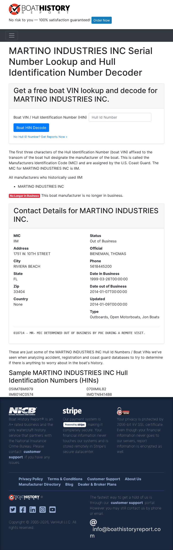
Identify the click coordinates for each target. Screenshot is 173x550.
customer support (127, 502)
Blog (69, 484)
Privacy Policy (31, 479)
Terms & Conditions (65, 479)
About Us (133, 479)
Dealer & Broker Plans (97, 484)
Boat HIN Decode (31, 127)
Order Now (101, 20)
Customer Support (103, 479)
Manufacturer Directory (40, 484)
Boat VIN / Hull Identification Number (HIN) (50, 117)
